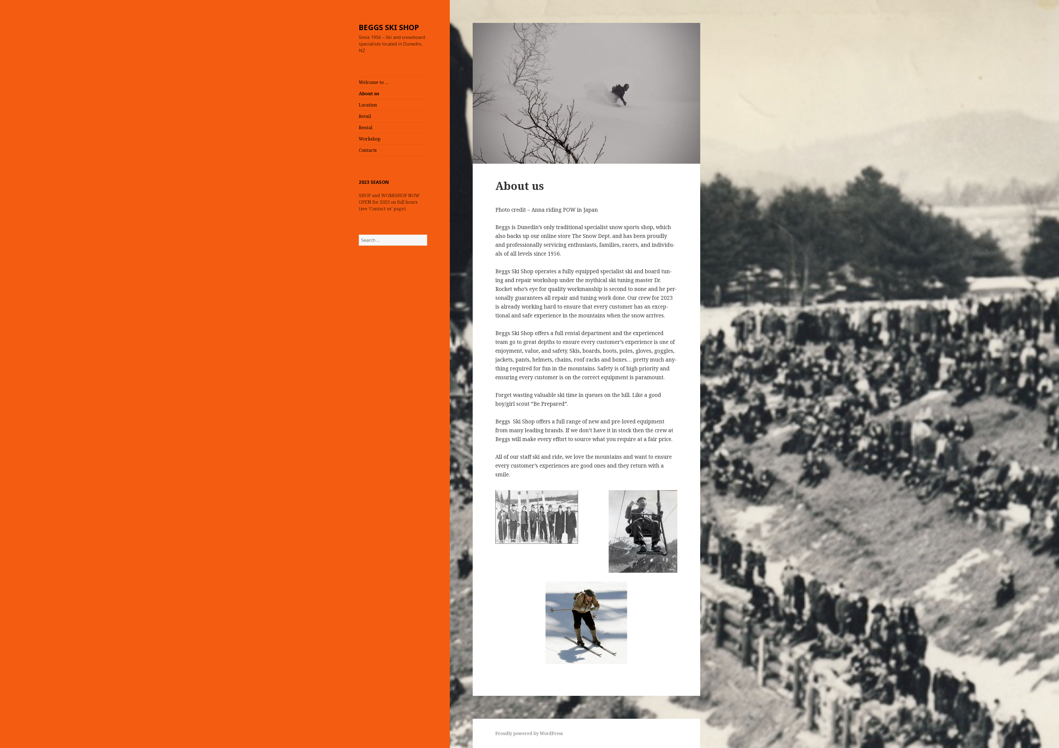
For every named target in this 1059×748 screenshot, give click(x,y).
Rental (365, 127)
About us (369, 94)
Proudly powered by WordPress (529, 733)
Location (368, 105)
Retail (365, 116)
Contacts (368, 150)
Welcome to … (374, 82)
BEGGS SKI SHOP (389, 27)
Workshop (370, 139)
